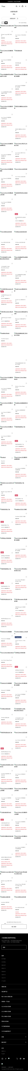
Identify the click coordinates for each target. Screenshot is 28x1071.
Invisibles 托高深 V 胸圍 (20, 516)
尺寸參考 (4, 981)
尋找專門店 (4, 991)
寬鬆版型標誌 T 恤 (5, 525)
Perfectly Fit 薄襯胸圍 (5, 638)
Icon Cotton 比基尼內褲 (20, 176)
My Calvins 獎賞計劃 (7, 996)
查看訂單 (4, 968)
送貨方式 (4, 974)
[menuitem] (19, 6)
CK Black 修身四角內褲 (20, 242)
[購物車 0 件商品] (22, 6)
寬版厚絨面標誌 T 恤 (19, 444)
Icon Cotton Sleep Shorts (6, 660)
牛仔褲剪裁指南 (6, 1026)
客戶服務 (4, 958)
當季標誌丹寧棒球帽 (5, 555)
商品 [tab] (14, 14)
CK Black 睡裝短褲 (5, 717)
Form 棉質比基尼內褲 (5, 242)
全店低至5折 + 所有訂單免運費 (14, 1)
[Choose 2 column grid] (6, 23)
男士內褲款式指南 (6, 1016)
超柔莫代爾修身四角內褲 (6, 857)
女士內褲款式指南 (6, 1011)
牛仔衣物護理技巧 (6, 1031)
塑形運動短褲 (18, 63)
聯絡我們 (4, 965)
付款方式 (4, 977)
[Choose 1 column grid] (3, 23)
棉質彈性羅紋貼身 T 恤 (5, 618)
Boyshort (3, 461)
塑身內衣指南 (5, 1021)
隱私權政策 (4, 1067)
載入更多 (14, 926)
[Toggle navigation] (25, 6)
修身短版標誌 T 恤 (19, 498)
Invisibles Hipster (5, 338)
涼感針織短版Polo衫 (5, 823)
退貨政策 (4, 971)
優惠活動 (4, 986)
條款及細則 (10, 1067)
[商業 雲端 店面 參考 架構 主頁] (3, 6)
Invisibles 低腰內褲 (5, 902)
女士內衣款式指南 (6, 1006)
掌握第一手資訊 (6, 1001)
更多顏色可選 (3, 45)
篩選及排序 (13, 18)
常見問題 (4, 962)
